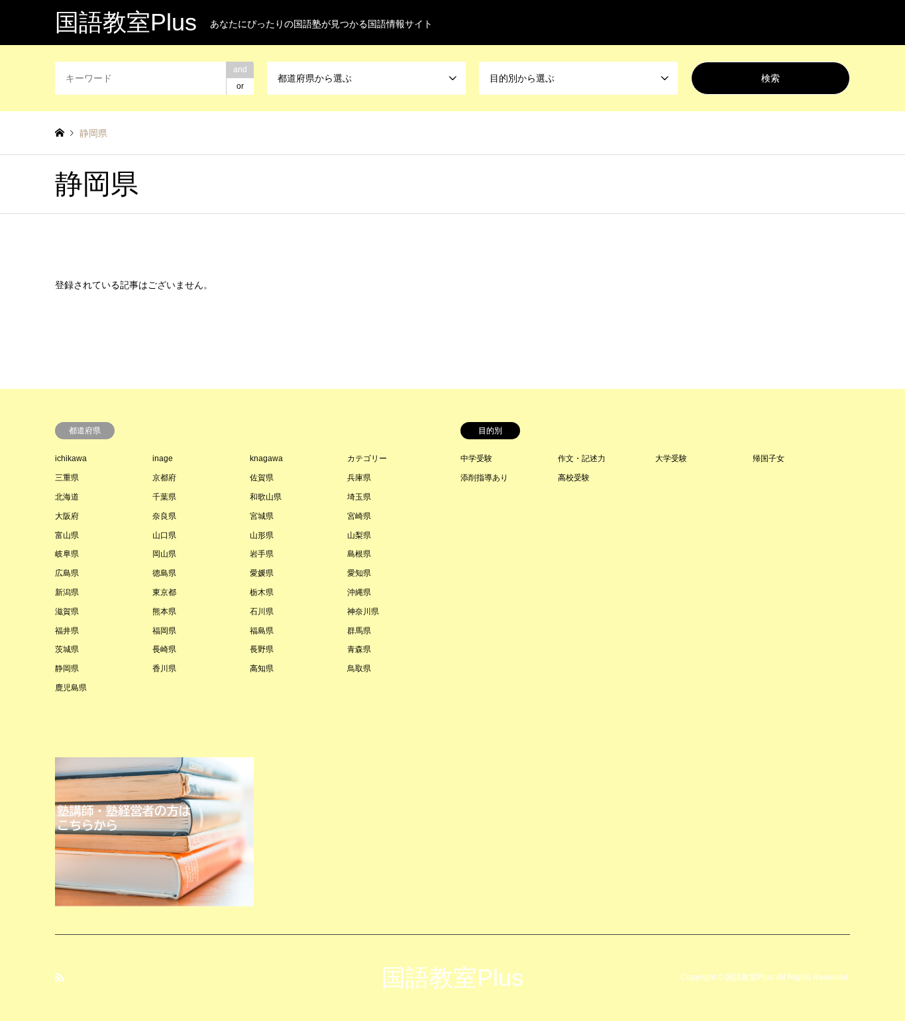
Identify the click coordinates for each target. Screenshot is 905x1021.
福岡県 (164, 630)
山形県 (262, 535)
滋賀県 (67, 611)
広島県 (67, 573)
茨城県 (67, 649)
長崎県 (164, 649)
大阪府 (67, 516)
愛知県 (359, 573)
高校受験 (574, 477)
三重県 (67, 477)
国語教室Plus (452, 977)
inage (162, 458)
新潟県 (67, 592)
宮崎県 (359, 516)
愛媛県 (262, 573)
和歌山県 (266, 497)
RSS (59, 977)
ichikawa (71, 458)
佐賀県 (262, 477)
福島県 (262, 630)
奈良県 (164, 516)
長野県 (262, 649)
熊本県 (164, 611)
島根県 (359, 554)
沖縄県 (359, 592)
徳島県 (164, 573)
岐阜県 (67, 554)
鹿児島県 (71, 687)
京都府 (164, 477)
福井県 (67, 630)
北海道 (67, 497)
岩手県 (262, 554)
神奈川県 (363, 611)
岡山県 (164, 554)
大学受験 (671, 458)
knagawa (266, 458)
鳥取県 (359, 668)
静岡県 (67, 668)
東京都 (164, 592)
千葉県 (164, 497)
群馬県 (359, 630)
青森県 (359, 649)
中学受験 (476, 458)
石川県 (262, 611)
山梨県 (359, 535)
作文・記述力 (582, 458)
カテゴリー (367, 458)
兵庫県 (359, 477)
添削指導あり (484, 477)
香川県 (164, 668)
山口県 (164, 535)
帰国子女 (768, 458)
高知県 (262, 668)
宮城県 (262, 516)
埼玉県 (359, 497)
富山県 (67, 535)
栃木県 (262, 592)
